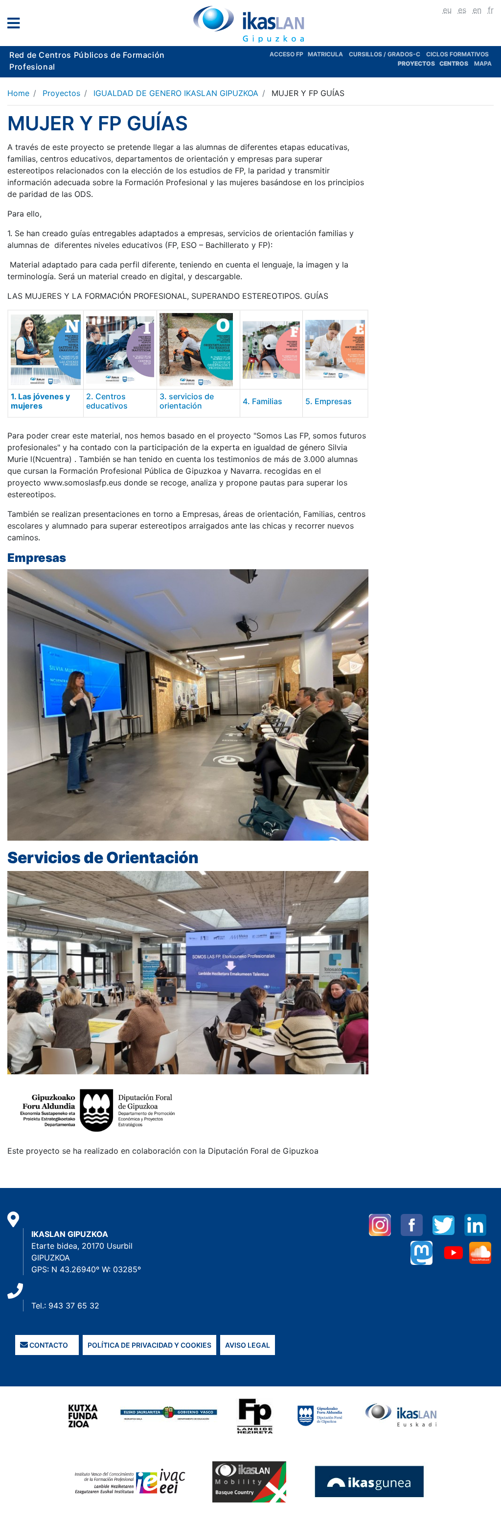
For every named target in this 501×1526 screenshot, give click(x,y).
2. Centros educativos (107, 401)
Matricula (328, 54)
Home (18, 93)
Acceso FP (289, 54)
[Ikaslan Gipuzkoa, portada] (250, 24)
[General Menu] (16, 25)
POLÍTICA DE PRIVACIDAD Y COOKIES (149, 1345)
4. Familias (262, 401)
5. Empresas (328, 401)
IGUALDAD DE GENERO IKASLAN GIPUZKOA (175, 93)
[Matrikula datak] (438, 63)
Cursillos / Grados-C (384, 54)
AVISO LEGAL (247, 1345)
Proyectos (61, 93)
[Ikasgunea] (369, 1481)
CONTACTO (48, 1345)
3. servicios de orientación (186, 401)
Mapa (483, 63)
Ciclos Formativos (457, 54)
